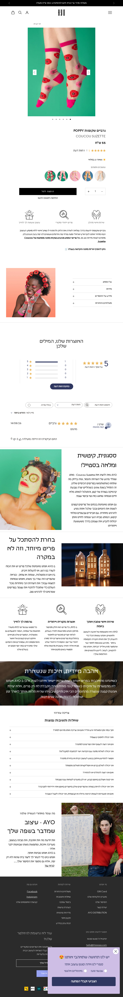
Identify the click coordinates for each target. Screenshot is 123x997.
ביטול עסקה (65, 902)
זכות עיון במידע (63, 923)
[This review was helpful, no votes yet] (20, 439)
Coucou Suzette (91, 136)
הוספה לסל (48, 192)
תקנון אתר (66, 918)
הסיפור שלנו (101, 902)
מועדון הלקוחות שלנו (97, 897)
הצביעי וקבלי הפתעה (84, 981)
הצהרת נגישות (64, 907)
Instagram (32, 897)
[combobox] (68, 405)
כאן (46, 3)
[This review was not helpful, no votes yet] (14, 438)
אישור (44, 973)
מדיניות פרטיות (64, 913)
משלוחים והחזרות (62, 891)
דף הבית (37, 24)
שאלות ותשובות (63, 897)
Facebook (32, 891)
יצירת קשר (102, 907)
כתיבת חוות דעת (61, 386)
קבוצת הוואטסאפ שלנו (26, 902)
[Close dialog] (116, 951)
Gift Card (102, 891)
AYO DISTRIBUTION (97, 913)
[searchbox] (101, 404)
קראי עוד (49, 866)
